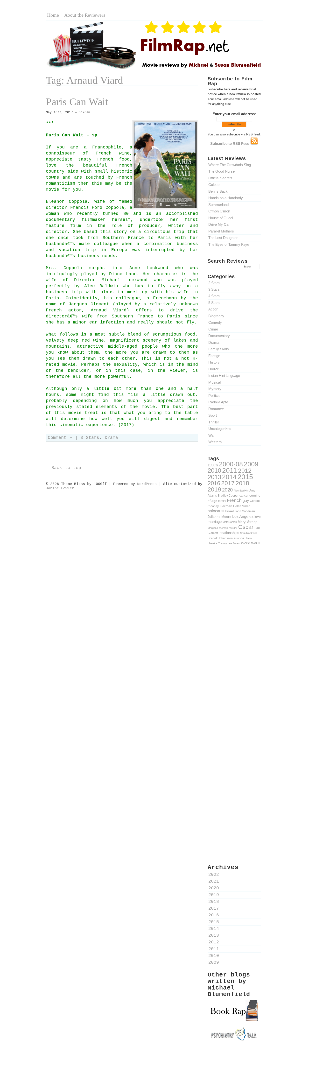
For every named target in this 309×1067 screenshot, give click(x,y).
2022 (213, 874)
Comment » (60, 437)
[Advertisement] (234, 633)
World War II (250, 543)
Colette (213, 185)
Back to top (66, 467)
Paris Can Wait (77, 101)
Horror (213, 369)
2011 (229, 470)
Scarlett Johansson (220, 538)
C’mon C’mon (219, 211)
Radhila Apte (218, 402)
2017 (228, 483)
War (211, 435)
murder (233, 527)
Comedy (215, 322)
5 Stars (214, 303)
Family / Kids (218, 349)
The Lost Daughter (223, 238)
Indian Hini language (224, 375)
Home (53, 15)
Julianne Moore (219, 517)
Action (213, 309)
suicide (239, 538)
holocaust (216, 511)
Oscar (245, 527)
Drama (213, 342)
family (222, 501)
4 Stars (214, 296)
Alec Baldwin (241, 490)
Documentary (219, 336)
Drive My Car (219, 224)
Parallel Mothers (221, 231)
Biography (216, 316)
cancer (243, 495)
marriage (215, 521)
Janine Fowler (60, 488)
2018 (242, 483)
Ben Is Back (218, 191)
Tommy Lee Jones (229, 543)
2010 (214, 470)
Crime (213, 329)
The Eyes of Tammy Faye (228, 244)
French (234, 500)
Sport (212, 415)
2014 (229, 477)
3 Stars (214, 289)
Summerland (218, 205)
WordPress (147, 484)
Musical (214, 382)
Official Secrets (220, 178)
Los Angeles (242, 516)
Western (215, 442)
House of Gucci (220, 218)
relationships (229, 533)
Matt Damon (230, 521)
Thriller (213, 422)
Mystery (214, 389)
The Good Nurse (221, 171)
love (257, 517)
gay (246, 500)
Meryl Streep (247, 522)
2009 (251, 464)
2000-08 (231, 464)
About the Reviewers (84, 15)
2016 (214, 483)
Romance (216, 409)
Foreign (214, 356)
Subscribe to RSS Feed (230, 143)
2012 (245, 470)
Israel (229, 511)
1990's (213, 465)
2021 (213, 881)
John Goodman (245, 511)
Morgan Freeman (218, 527)
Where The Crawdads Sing (229, 165)
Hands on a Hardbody (225, 198)
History (214, 362)
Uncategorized (219, 429)
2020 (227, 489)
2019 (214, 489)
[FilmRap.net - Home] (154, 68)
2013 (214, 477)
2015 (245, 477)
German (226, 506)
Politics (214, 395)
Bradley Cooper (228, 495)
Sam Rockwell (248, 533)
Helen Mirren (241, 506)
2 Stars (214, 283)
